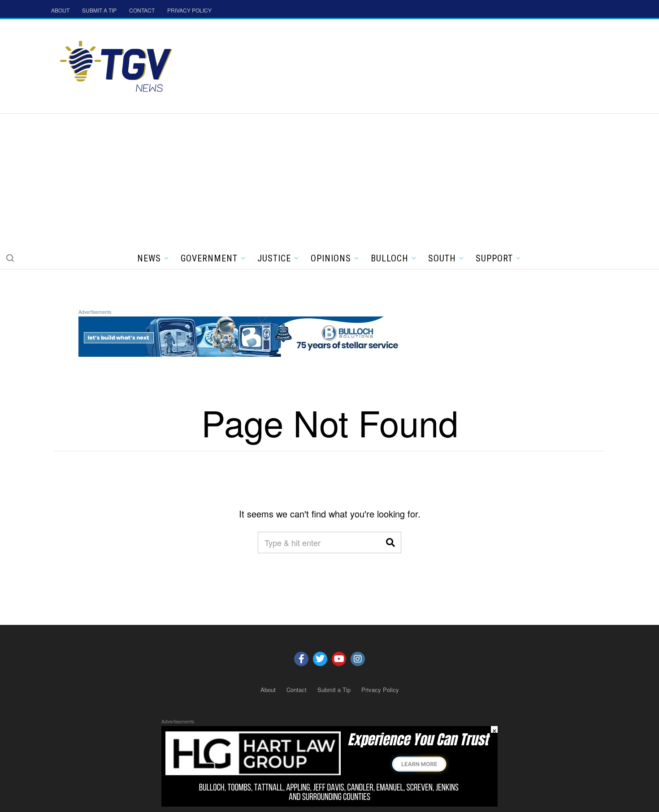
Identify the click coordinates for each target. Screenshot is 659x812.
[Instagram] (358, 659)
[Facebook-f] (301, 659)
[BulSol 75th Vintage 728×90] (241, 335)
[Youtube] (339, 659)
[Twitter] (320, 659)
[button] (10, 258)
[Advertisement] (329, 181)
